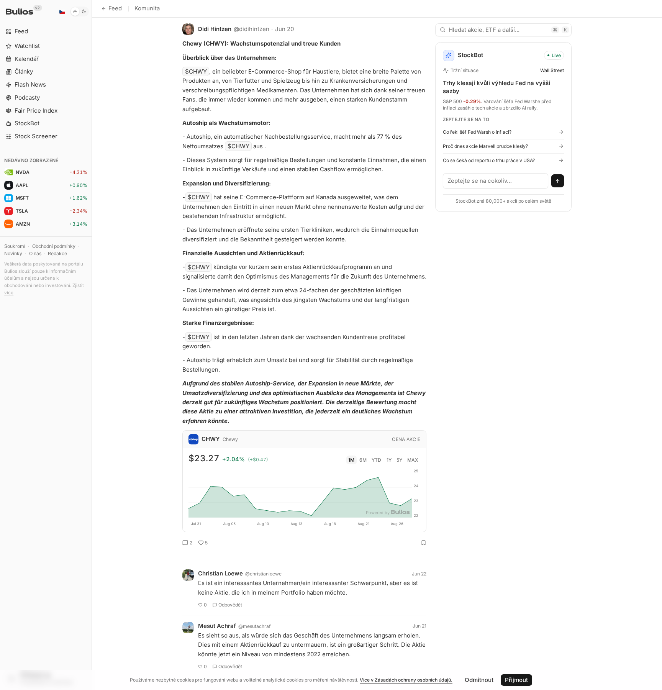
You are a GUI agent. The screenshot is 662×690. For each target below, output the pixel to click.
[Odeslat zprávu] (557, 180)
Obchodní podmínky (53, 246)
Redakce (57, 253)
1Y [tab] (389, 460)
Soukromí (14, 246)
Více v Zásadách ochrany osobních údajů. (406, 680)
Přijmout (516, 679)
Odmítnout (479, 679)
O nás (35, 253)
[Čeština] (62, 11)
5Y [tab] (399, 460)
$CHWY (196, 71)
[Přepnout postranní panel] (92, 345)
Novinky (13, 253)
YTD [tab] (376, 460)
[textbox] (496, 180)
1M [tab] (351, 460)
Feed (115, 8)
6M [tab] (363, 460)
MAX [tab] (412, 460)
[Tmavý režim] (79, 11)
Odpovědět (230, 605)
